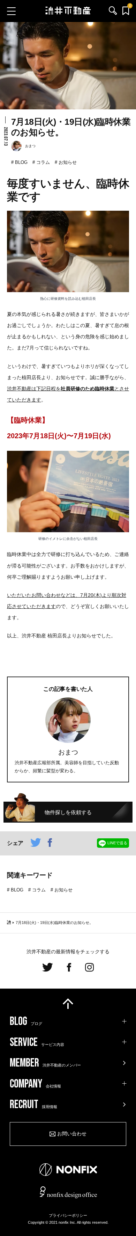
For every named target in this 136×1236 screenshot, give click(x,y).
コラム (43, 162)
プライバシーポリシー (68, 1215)
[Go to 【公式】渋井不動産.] (9, 922)
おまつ (68, 752)
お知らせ (68, 162)
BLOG (21, 162)
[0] (125, 11)
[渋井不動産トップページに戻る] (68, 11)
